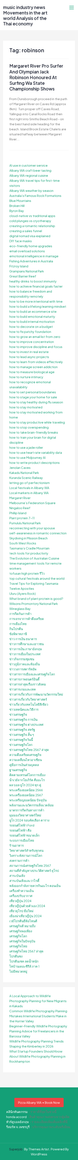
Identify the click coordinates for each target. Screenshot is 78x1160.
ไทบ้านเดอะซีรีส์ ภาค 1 (24, 966)
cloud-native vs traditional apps (32, 216)
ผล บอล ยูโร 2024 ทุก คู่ (25, 785)
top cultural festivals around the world (36, 578)
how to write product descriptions (34, 462)
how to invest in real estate (29, 352)
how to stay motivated (25, 407)
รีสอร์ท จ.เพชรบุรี (18, 1127)
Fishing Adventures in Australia (31, 261)
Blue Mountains (20, 201)
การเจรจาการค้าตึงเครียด (26, 619)
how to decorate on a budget (31, 326)
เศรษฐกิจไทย (18, 946)
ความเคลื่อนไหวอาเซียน (25, 760)
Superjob (16, 1149)
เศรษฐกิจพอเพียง (20, 931)
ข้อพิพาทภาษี (18, 634)
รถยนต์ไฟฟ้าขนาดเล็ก (24, 835)
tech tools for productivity (28, 553)
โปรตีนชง (15, 956)
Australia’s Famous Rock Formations (35, 195)
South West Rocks (22, 543)
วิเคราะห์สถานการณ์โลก (25, 855)
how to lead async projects (29, 357)
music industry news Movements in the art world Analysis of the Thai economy (25, 15)
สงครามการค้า (19, 860)
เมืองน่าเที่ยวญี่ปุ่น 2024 (25, 916)
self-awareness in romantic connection (38, 533)
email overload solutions (27, 251)
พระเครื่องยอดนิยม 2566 (26, 790)
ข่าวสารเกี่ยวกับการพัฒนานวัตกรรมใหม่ (36, 694)
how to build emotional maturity (32, 316)
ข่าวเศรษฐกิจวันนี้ (21, 740)
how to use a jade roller (26, 447)
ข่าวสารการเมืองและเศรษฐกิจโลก (32, 674)
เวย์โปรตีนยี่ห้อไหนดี (23, 921)
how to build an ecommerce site (33, 311)
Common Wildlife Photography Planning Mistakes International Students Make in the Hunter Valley (38, 1016)
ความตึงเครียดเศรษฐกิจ (25, 755)
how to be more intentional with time (36, 301)
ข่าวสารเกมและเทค (22, 689)
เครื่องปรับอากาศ (20, 896)
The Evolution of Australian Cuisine (34, 558)
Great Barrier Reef (22, 276)
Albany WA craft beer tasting (30, 170)
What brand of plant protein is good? (36, 598)
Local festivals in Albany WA (29, 488)
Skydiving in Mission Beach (28, 538)
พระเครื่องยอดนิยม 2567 (26, 795)
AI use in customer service (28, 165)
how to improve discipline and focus (35, 347)
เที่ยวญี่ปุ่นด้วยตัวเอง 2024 (27, 906)
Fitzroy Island (18, 266)
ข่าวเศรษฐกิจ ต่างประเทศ (26, 724)
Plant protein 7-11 (22, 518)
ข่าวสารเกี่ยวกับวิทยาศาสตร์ (28, 699)
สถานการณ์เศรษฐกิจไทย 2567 (30, 865)
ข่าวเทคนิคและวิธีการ (23, 709)
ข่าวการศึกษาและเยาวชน (26, 644)
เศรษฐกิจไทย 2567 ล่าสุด (26, 951)
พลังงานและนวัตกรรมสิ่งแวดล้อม (31, 805)
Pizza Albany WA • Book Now (39, 1102)
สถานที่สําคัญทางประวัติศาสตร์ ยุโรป (34, 870)
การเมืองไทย (18, 624)
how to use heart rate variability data (35, 452)
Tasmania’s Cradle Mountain (29, 548)
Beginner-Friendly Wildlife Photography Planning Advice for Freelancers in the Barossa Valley (38, 1031)
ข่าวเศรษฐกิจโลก (20, 745)
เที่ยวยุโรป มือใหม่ (21, 911)
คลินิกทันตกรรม (17, 1112)
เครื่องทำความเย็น (21, 891)
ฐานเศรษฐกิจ (18, 770)
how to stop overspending (29, 427)
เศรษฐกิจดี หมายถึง (22, 926)
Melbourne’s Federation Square (32, 503)
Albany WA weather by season (31, 190)
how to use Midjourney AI (27, 457)
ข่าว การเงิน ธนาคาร (23, 639)
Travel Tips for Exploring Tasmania (33, 583)
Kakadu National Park (24, 473)
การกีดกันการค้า (20, 614)
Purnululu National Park (25, 523)
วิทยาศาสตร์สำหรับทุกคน (26, 850)
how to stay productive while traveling (37, 422)
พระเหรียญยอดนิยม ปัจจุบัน (28, 800)
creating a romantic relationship (32, 226)
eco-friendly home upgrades (30, 246)
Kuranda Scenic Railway (26, 478)
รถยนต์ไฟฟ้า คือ (20, 830)
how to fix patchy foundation (30, 331)
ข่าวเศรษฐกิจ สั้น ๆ (21, 734)
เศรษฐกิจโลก (18, 936)
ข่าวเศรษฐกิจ (18, 714)
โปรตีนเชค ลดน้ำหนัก (23, 961)
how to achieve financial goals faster (36, 286)
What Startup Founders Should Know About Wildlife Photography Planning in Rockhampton (37, 1056)
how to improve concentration (31, 342)
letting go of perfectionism (29, 483)
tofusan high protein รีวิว (27, 573)
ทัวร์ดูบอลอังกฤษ (17, 1122)
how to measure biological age (31, 372)
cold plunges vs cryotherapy (30, 221)
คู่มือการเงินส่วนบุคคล (24, 765)
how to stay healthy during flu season (36, 402)
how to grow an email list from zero (34, 337)
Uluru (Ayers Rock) (22, 593)
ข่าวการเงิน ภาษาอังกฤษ (25, 649)
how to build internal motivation (32, 321)
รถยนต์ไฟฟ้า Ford (21, 825)
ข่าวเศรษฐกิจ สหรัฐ (22, 729)
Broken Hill (17, 206)
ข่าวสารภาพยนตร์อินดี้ (24, 679)
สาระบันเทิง (17, 876)
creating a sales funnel (25, 231)
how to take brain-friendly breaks (33, 432)
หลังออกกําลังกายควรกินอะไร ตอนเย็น (35, 886)
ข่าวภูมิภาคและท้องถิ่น (24, 664)
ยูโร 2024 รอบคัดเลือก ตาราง (29, 820)
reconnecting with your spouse (32, 528)
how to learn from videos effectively (36, 362)
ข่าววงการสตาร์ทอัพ (22, 669)
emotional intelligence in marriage (33, 256)
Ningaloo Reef (19, 508)
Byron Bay (16, 211)
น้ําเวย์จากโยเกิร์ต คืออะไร (27, 780)
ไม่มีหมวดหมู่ (18, 971)
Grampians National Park (26, 271)
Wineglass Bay (20, 609)
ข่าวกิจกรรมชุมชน (21, 659)
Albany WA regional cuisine (28, 175)
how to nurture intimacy (26, 377)
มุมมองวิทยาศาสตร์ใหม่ (25, 815)
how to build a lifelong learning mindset (37, 306)
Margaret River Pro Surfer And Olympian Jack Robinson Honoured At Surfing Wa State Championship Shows (36, 77)
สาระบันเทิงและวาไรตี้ (24, 881)
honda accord (16, 1117)
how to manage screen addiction (33, 367)
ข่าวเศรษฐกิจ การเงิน (23, 719)
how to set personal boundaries (32, 392)
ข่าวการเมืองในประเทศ (25, 654)
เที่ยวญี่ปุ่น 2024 (20, 901)
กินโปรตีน (16, 629)
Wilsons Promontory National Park (33, 604)
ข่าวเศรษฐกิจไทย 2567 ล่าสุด (29, 750)
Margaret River (20, 498)
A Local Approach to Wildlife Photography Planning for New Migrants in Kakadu (38, 1001)
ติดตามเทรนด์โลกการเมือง (27, 775)
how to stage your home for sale (33, 397)
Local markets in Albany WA (29, 493)
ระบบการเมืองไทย (21, 840)
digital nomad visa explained (29, 236)
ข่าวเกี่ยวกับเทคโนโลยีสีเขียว (28, 704)
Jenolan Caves (20, 467)
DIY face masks (20, 241)
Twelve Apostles (21, 588)
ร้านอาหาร (16, 845)
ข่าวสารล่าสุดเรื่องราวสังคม (27, 684)
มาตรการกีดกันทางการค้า (26, 810)
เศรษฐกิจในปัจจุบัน (22, 941)
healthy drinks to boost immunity (33, 281)
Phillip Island (17, 513)
